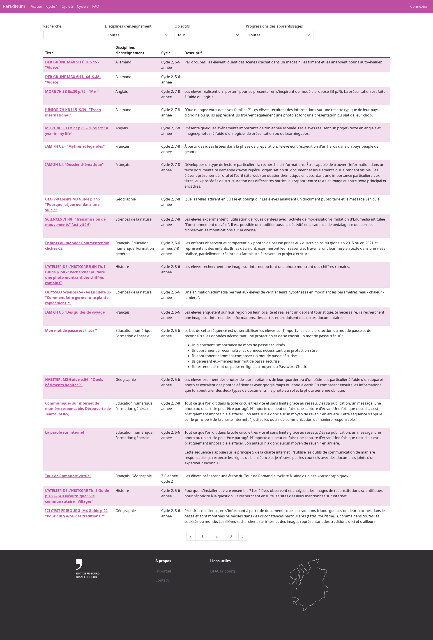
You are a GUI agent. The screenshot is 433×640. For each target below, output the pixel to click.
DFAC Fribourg (222, 571)
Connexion (419, 6)
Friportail (163, 571)
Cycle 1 (52, 6)
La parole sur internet (64, 432)
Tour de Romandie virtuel (68, 475)
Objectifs (182, 26)
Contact (162, 580)
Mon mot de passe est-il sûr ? (71, 330)
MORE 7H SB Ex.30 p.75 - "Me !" (72, 91)
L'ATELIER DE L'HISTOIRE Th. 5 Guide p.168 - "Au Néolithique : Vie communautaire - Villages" (77, 496)
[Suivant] (242, 536)
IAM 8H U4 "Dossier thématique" (74, 164)
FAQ (95, 6)
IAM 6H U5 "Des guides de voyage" (75, 312)
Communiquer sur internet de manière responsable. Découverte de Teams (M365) (78, 409)
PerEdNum (14, 6)
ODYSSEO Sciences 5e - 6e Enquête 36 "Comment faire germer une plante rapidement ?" (78, 297)
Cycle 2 (67, 6)
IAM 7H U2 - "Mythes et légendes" (75, 146)
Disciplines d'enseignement (128, 26)
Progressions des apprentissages (274, 26)
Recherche (52, 26)
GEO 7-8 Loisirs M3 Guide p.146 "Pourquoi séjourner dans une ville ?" (72, 204)
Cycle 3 (83, 6)
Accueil (37, 6)
